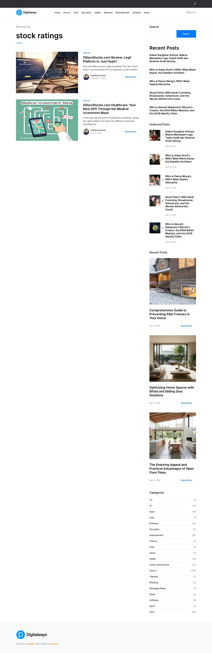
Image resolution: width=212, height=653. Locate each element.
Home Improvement (159, 564)
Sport (152, 606)
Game (152, 553)
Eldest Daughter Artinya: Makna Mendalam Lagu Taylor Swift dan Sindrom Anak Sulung (168, 58)
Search (154, 26)
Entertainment (156, 535)
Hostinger (30, 644)
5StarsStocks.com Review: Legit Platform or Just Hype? (107, 59)
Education (154, 529)
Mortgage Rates (157, 588)
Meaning (153, 582)
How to (86, 53)
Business (153, 523)
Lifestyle (153, 576)
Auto (151, 517)
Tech (151, 612)
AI (150, 505)
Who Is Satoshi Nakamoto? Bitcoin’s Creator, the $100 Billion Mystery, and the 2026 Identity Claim (171, 110)
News (152, 594)
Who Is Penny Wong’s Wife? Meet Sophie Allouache (169, 83)
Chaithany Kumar (98, 75)
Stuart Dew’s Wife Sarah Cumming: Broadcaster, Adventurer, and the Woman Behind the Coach (170, 95)
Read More (130, 77)
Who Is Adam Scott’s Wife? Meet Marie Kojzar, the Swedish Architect (172, 71)
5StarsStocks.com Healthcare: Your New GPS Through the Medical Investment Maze (109, 109)
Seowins (54, 644)
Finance (153, 541)
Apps (152, 511)
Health (86, 101)
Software (153, 600)
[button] (195, 4)
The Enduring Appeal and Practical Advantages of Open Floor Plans (171, 468)
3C (150, 499)
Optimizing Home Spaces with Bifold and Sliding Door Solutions (171, 391)
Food (151, 547)
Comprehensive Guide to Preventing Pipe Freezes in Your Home (169, 314)
